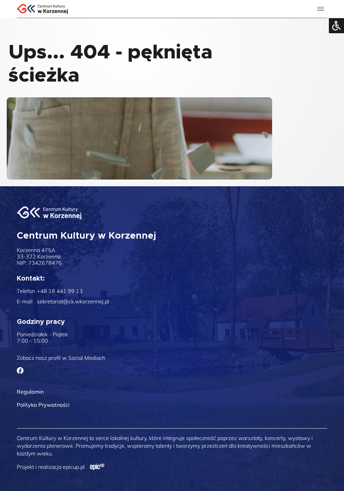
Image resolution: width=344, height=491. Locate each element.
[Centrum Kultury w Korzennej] (49, 212)
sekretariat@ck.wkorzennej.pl (73, 301)
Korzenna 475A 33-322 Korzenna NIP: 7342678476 (39, 256)
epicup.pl (74, 466)
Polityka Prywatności (43, 404)
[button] (321, 31)
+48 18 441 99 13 (60, 291)
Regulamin (30, 391)
